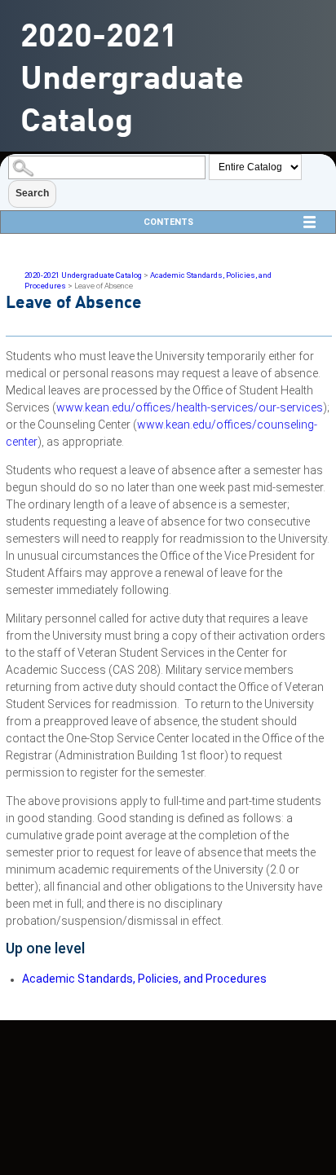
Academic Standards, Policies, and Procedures (144, 978)
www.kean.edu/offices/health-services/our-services (189, 407)
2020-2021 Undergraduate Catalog (83, 275)
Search (32, 193)
